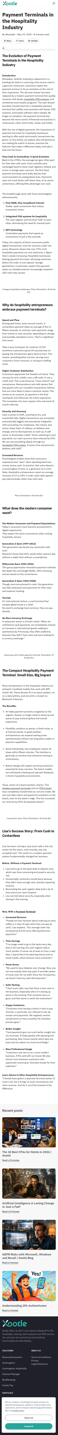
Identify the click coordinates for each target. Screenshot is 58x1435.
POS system (45, 788)
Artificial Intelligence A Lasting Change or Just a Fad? (28, 1205)
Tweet (21, 41)
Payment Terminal (25, 911)
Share (9, 41)
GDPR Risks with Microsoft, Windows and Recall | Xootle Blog (26, 1256)
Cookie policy (18, 1410)
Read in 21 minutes (10, 1160)
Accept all (28, 1426)
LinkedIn (34, 41)
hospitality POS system (14, 445)
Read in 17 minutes (10, 1211)
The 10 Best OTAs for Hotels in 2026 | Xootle (27, 1153)
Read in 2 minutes (10, 1310)
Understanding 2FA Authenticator (24, 1306)
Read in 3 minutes (10, 1262)
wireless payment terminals (16, 788)
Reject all (28, 1418)
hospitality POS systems (36, 99)
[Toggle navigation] (54, 3)
